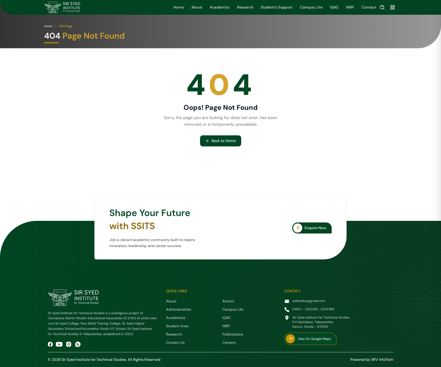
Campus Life (311, 7)
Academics (220, 7)
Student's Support (276, 7)
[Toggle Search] (382, 7)
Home (178, 7)
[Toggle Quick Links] (392, 7)
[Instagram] (68, 344)
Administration (178, 309)
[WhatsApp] (78, 344)
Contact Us (175, 342)
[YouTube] (59, 344)
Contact (369, 7)
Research (245, 7)
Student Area (177, 326)
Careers (229, 342)
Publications (232, 334)
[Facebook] (50, 344)
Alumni (228, 301)
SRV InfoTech (382, 359)
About (196, 7)
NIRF (350, 7)
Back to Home (224, 140)
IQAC (334, 7)
